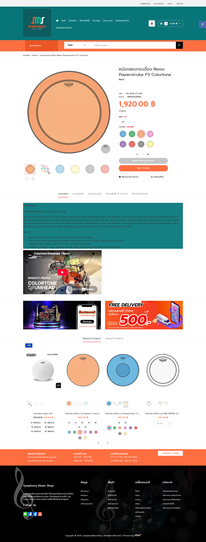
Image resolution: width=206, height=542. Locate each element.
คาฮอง (138, 499)
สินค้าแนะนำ (112, 499)
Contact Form (170, 453)
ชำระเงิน (180, 3)
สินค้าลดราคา (113, 503)
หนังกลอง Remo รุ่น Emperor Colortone (83, 413)
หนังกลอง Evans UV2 (43, 413)
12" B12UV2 (36, 427)
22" (123, 122)
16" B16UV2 (49, 431)
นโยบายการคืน (95, 193)
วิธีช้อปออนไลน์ (86, 503)
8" (76, 423)
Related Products (92, 338)
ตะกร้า (169, 3)
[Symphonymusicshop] (37, 36)
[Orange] (141, 134)
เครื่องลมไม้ (139, 512)
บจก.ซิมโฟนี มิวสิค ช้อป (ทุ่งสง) (40, 460)
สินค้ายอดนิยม (113, 508)
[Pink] (150, 134)
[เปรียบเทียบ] (57, 353)
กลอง (137, 495)
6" (69, 423)
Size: (123, 117)
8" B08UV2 (35, 423)
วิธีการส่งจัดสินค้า (140, 193)
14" (79, 427)
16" (86, 427)
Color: (126, 127)
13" (96, 423)
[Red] (132, 144)
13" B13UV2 (49, 427)
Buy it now (143, 168)
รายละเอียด (63, 193)
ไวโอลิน (138, 516)
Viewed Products (114, 338)
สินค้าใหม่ (111, 491)
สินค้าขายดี (112, 495)
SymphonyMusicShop (92, 535)
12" (89, 423)
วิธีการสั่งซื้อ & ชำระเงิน (117, 193)
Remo (121, 79)
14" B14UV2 (36, 431)
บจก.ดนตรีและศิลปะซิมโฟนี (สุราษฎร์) (42, 457)
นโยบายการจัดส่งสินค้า (171, 508)
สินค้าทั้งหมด (35, 45)
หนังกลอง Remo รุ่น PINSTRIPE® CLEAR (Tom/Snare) (169, 413)
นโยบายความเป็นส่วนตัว (172, 495)
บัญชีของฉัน (145, 3)
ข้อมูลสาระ (85, 499)
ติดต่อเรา (84, 495)
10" (82, 423)
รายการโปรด (159, 3)
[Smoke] (141, 144)
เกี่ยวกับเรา (85, 491)
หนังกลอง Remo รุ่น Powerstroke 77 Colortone (127, 413)
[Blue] (123, 134)
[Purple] (123, 144)
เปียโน (137, 503)
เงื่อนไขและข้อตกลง (170, 491)
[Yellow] (150, 144)
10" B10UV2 (49, 423)
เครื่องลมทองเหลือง (143, 508)
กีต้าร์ (137, 491)
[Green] (132, 134)
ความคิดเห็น (78, 193)
